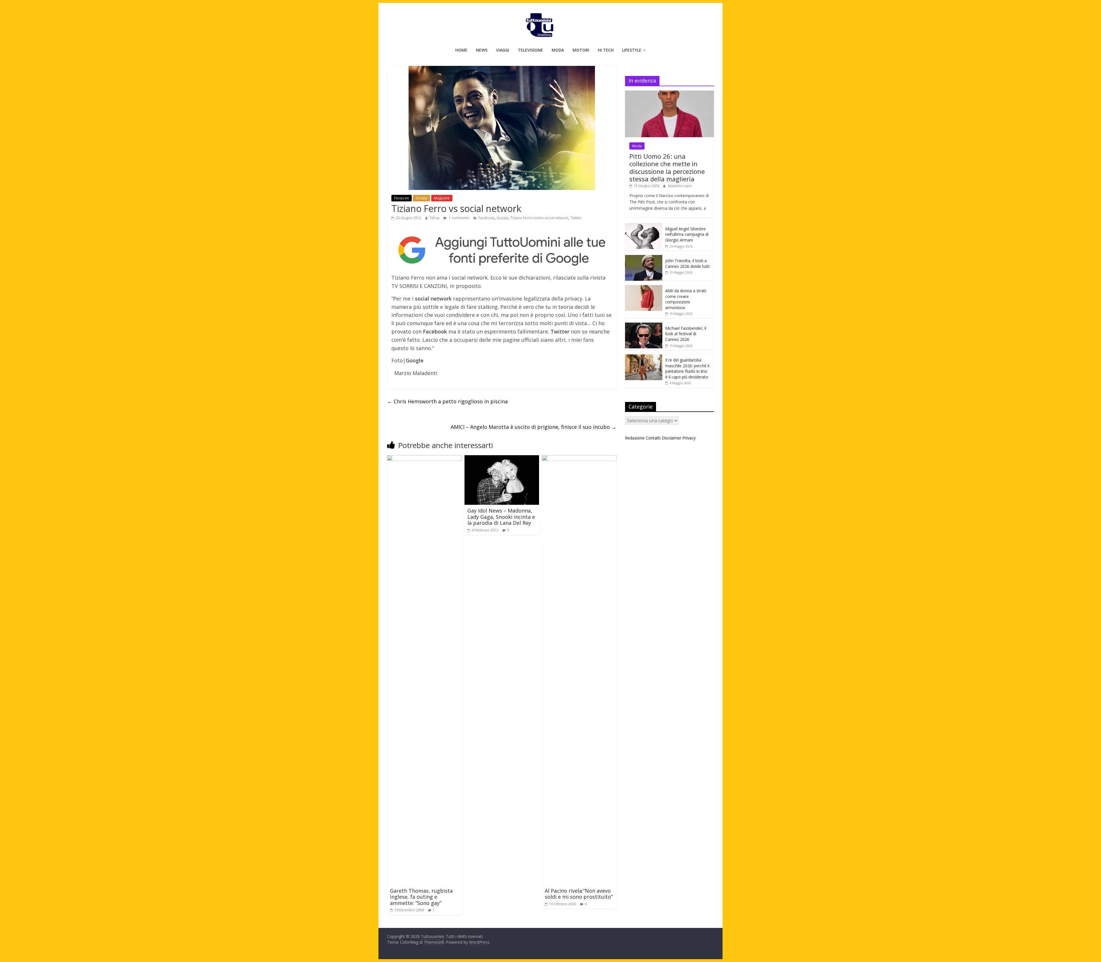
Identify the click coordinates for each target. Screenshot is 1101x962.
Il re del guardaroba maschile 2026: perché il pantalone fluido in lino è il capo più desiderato (687, 368)
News (481, 50)
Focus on (401, 198)
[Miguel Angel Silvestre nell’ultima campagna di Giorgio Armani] (643, 226)
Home (461, 50)
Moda (558, 50)
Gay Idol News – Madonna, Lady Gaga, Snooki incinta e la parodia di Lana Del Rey (501, 516)
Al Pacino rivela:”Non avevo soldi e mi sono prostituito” (579, 893)
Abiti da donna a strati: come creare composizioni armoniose (686, 299)
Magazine (442, 198)
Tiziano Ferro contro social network (539, 217)
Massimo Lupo (680, 185)
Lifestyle (631, 50)
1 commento (458, 217)
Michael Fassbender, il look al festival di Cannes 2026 (685, 333)
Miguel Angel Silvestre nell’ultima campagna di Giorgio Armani (686, 234)
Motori (581, 50)
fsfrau (435, 217)
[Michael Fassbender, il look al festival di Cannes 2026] (643, 325)
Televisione (530, 50)
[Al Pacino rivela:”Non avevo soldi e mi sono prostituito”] (579, 459)
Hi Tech (606, 50)
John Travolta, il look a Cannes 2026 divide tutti (687, 263)
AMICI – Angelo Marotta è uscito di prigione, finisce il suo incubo (533, 426)
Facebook (486, 217)
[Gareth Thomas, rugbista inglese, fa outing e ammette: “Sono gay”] (424, 459)
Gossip (421, 198)
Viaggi (502, 50)
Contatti (653, 438)
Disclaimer (671, 438)
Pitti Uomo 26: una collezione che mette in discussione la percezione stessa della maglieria (667, 167)
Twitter (575, 217)
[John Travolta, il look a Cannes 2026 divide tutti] (643, 258)
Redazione (635, 438)
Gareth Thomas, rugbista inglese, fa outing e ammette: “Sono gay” (421, 896)
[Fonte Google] (501, 250)
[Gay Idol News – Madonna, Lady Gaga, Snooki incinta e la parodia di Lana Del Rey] (501, 459)
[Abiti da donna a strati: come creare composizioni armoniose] (643, 288)
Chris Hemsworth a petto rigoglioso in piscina (447, 401)
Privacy (689, 438)
